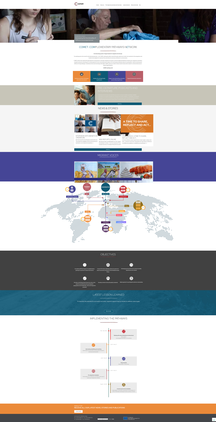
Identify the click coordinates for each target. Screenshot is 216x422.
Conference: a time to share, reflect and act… (134, 137)
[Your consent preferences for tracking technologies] (214, 420)
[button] (2, 26)
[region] (108, 26)
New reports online (107, 139)
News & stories (108, 108)
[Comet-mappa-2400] (108, 183)
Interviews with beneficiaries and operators (90, 137)
